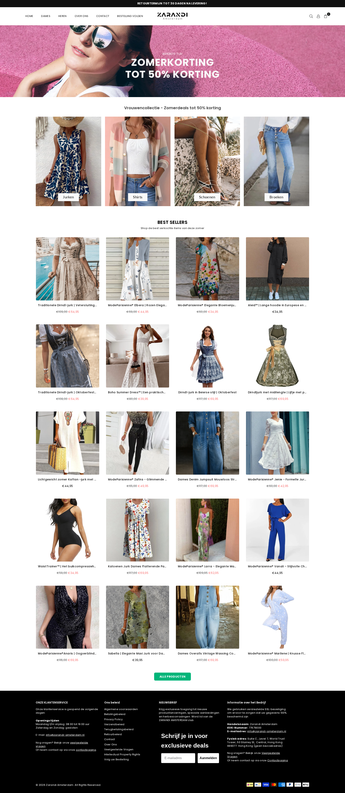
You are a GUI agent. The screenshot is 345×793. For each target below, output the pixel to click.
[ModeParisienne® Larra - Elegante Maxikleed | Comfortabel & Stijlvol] (207, 530)
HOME (29, 16)
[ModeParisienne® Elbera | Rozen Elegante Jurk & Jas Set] (137, 268)
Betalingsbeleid (115, 714)
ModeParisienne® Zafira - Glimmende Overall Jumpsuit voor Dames (137, 479)
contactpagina (86, 750)
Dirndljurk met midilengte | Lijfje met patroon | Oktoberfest (277, 392)
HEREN (62, 16)
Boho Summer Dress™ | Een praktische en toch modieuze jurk (137, 392)
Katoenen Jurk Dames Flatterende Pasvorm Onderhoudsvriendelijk (137, 566)
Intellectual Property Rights (122, 754)
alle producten (172, 677)
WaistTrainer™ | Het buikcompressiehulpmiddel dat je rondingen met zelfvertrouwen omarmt (67, 566)
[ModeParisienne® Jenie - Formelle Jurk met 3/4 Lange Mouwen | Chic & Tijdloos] (277, 443)
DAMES (45, 16)
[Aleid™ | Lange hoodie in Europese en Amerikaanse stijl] (277, 268)
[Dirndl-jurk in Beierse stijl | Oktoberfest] (207, 356)
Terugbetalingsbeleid (119, 729)
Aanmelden (208, 758)
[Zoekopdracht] (311, 16)
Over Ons (110, 744)
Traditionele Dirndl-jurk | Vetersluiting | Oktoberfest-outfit (67, 305)
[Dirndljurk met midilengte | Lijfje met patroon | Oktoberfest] (277, 356)
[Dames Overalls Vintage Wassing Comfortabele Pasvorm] (207, 617)
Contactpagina (277, 760)
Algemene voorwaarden (121, 709)
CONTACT (102, 16)
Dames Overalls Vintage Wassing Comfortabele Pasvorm (207, 653)
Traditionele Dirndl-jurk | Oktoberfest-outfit (67, 392)
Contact (109, 739)
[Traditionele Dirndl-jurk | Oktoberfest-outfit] (67, 356)
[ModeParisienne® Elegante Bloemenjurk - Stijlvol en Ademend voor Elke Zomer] (207, 268)
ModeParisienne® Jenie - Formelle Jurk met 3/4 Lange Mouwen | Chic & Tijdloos (277, 479)
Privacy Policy (113, 719)
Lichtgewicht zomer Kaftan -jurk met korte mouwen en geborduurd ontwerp (67, 479)
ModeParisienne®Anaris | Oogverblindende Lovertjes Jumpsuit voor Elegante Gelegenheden (67, 653)
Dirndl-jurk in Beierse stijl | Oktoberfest (207, 392)
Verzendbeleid (114, 724)
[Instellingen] (318, 16)
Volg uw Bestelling (116, 759)
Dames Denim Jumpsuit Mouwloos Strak (207, 479)
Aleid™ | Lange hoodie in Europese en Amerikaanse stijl (277, 305)
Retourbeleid (113, 734)
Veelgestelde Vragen (119, 749)
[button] (325, 16)
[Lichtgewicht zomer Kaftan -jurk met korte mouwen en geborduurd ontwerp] (67, 443)
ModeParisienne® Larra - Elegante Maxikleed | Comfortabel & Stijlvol (207, 566)
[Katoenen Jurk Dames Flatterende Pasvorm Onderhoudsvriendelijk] (137, 530)
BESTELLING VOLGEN (130, 16)
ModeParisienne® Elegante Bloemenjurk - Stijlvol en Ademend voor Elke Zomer (207, 305)
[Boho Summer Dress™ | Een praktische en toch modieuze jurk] (137, 356)
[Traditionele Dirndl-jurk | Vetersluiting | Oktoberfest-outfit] (67, 268)
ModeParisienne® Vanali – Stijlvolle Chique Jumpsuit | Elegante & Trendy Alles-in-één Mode (277, 566)
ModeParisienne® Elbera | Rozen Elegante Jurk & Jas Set (137, 305)
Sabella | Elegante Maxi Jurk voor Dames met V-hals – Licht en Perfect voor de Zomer (137, 653)
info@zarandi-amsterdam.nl (65, 735)
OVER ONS (81, 16)
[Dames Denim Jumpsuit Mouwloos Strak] (207, 443)
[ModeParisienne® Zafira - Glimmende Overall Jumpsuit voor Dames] (137, 443)
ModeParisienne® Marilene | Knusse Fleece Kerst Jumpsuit (277, 653)
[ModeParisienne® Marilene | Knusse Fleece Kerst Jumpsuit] (277, 617)
